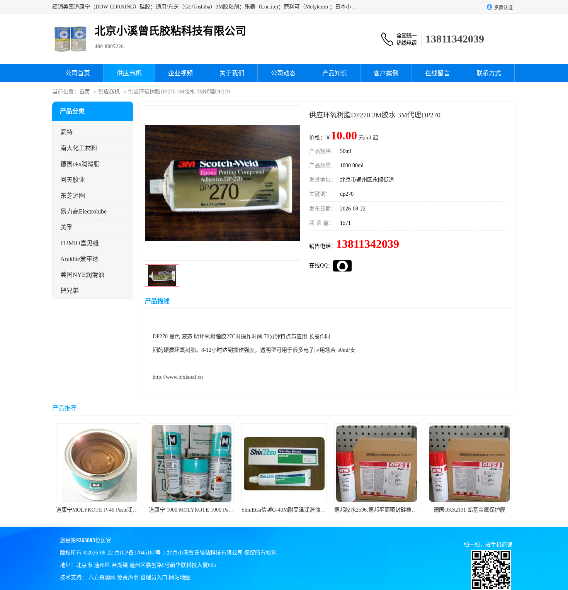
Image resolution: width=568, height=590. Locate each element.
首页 (84, 92)
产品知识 (334, 73)
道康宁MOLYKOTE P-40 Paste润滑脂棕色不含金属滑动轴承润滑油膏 (137, 510)
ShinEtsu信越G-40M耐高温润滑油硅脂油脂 (291, 510)
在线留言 (437, 73)
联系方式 (488, 73)
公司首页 (77, 73)
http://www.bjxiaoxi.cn (178, 377)
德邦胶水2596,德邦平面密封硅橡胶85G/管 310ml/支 (395, 510)
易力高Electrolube (83, 211)
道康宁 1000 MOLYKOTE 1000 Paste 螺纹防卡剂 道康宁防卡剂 (223, 510)
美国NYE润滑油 (82, 274)
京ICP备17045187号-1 (139, 553)
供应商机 (129, 73)
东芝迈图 (72, 195)
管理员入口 (153, 577)
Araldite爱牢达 (79, 259)
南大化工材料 (78, 148)
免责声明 (128, 577)
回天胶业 (72, 179)
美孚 (66, 227)
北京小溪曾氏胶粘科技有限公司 (205, 553)
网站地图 (179, 577)
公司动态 (283, 73)
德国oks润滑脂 (80, 164)
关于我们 (231, 73)
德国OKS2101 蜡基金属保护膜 (469, 510)
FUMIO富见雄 (79, 243)
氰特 (66, 132)
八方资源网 (102, 577)
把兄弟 (69, 290)
